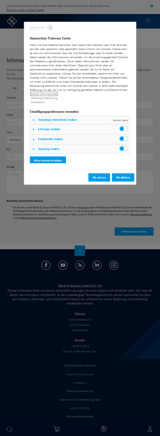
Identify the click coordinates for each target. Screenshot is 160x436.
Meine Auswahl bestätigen (48, 160)
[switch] (123, 128)
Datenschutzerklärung (44, 98)
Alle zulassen (99, 177)
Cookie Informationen (44, 94)
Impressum (38, 102)
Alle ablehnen (123, 177)
